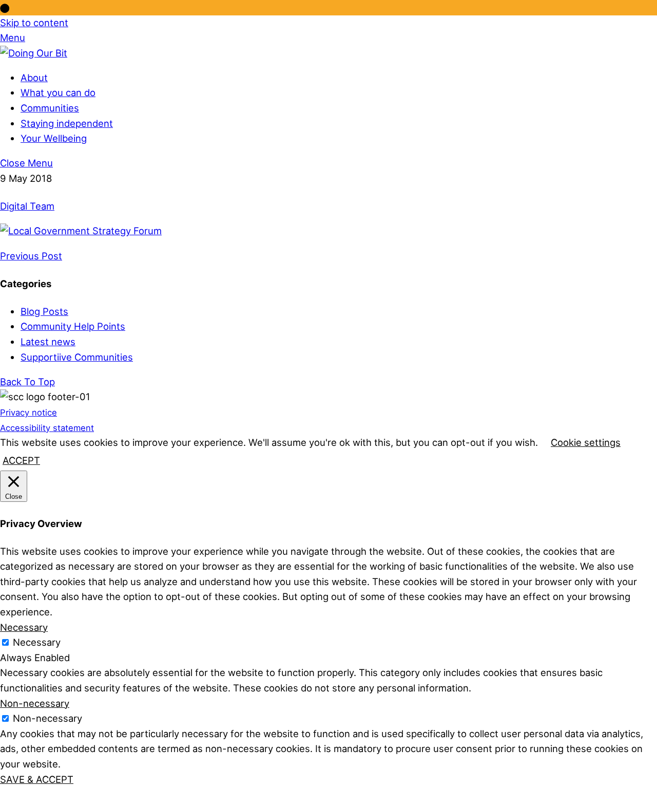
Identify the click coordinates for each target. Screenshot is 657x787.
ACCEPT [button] (21, 460)
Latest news (48, 341)
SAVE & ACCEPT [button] (36, 779)
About (34, 77)
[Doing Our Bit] (33, 53)
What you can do (58, 92)
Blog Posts (44, 311)
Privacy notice (28, 412)
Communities (50, 108)
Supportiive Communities (77, 357)
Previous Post (31, 255)
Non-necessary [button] (34, 703)
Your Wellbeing (54, 138)
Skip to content (34, 22)
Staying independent (67, 123)
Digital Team (27, 206)
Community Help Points (73, 326)
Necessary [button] (24, 627)
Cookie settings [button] (586, 442)
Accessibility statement (47, 428)
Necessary (37, 642)
